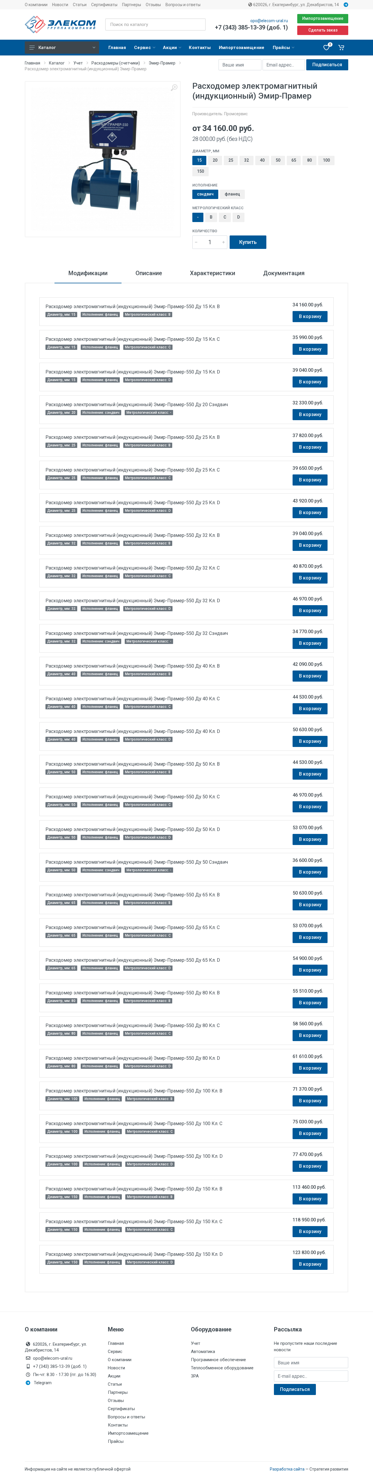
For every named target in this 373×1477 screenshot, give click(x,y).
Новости (60, 5)
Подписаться (327, 64)
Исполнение (204, 185)
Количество (204, 231)
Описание (149, 273)
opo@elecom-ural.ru (269, 20)
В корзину (310, 316)
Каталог (47, 47)
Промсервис (236, 113)
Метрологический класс (218, 208)
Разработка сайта (287, 1469)
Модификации (88, 273)
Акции (114, 1376)
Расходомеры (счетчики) (116, 63)
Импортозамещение (322, 18)
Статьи (80, 5)
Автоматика (203, 1351)
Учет (78, 63)
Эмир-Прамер (162, 63)
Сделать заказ (322, 30)
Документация (284, 273)
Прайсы (116, 1441)
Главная (32, 63)
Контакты (118, 1425)
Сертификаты (104, 5)
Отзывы (153, 5)
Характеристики (212, 273)
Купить (248, 242)
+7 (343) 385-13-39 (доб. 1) (251, 27)
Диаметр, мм (205, 151)
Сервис (115, 1351)
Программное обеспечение (218, 1359)
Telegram (43, 1382)
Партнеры (131, 5)
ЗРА (195, 1376)
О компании (36, 5)
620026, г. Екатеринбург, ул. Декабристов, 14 (295, 5)
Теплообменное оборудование (222, 1367)
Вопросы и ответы (183, 5)
